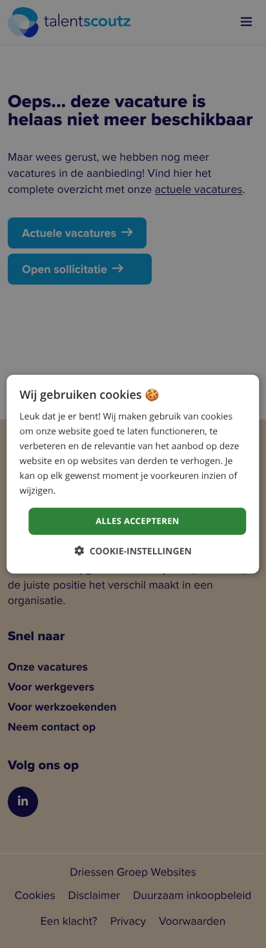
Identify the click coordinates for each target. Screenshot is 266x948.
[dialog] (132, 474)
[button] (133, 551)
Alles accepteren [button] (137, 521)
